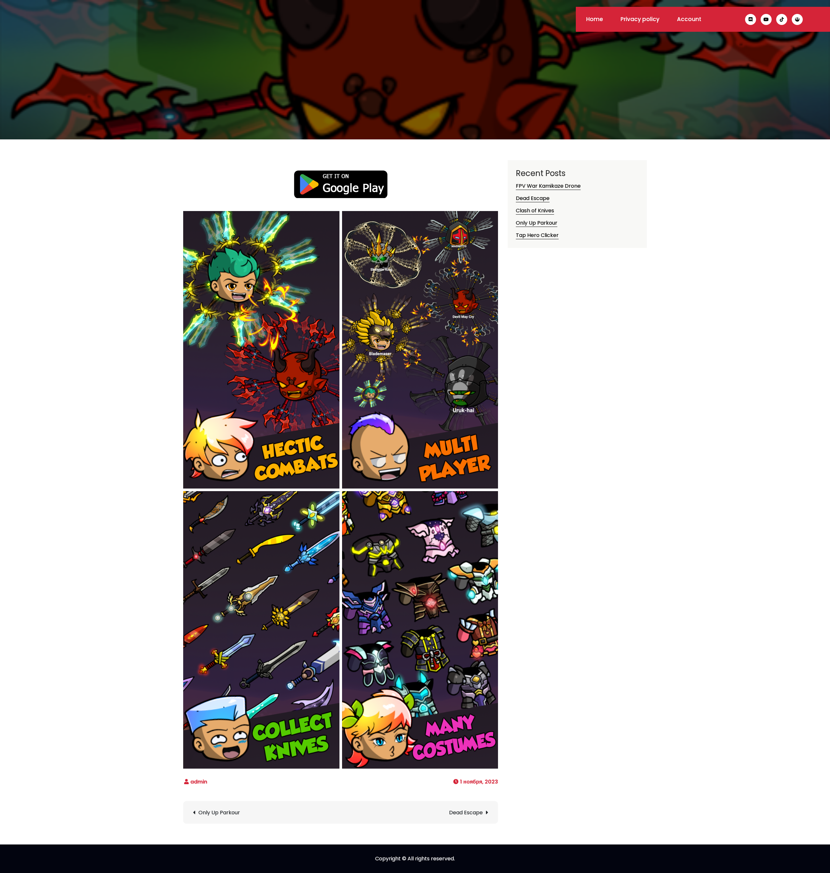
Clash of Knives (535, 210)
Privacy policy (640, 19)
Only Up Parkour (219, 812)
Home (594, 19)
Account (689, 19)
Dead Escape (466, 812)
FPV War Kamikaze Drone (548, 186)
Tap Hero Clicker (537, 235)
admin (198, 781)
